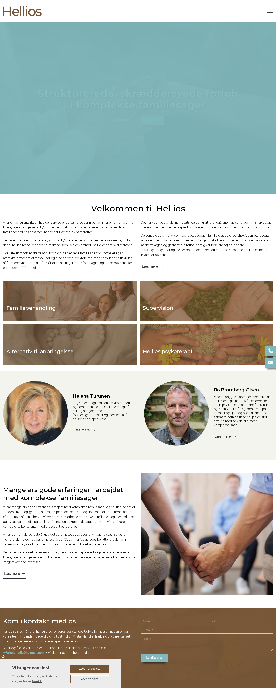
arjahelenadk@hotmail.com (24, 653)
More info (37, 681)
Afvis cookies (89, 679)
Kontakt (152, 120)
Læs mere (121, 120)
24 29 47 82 (91, 648)
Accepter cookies (89, 669)
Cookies (3, 656)
